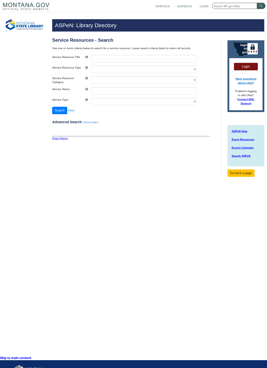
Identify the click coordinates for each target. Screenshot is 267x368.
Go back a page (241, 173)
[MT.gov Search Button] (261, 6)
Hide (94, 122)
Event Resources (243, 139)
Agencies (184, 6)
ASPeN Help (239, 131)
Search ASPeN (241, 155)
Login (204, 6)
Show (87, 122)
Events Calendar (243, 147)
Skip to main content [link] (15, 358)
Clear (71, 110)
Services (162, 6)
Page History (60, 138)
